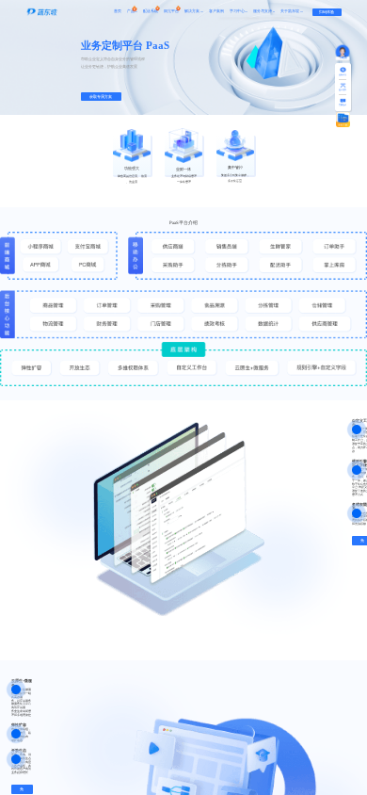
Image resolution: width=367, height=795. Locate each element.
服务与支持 (262, 11)
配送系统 (150, 11)
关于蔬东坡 (289, 11)
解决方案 (191, 11)
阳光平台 (171, 11)
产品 (131, 11)
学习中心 (237, 11)
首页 (117, 11)
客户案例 (216, 11)
